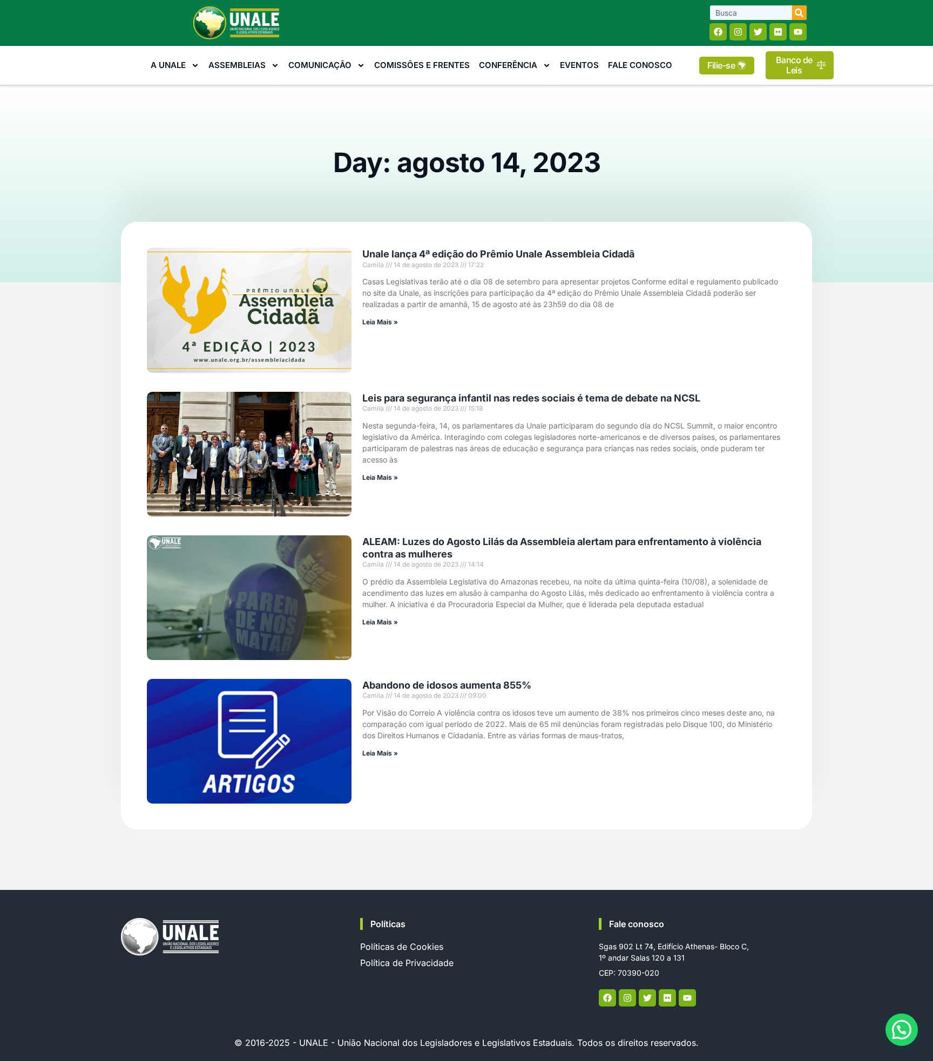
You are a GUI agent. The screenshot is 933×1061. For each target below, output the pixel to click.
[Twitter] (758, 31)
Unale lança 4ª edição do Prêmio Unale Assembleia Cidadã (498, 254)
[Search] (799, 12)
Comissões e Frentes (422, 65)
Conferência (508, 65)
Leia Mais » (380, 322)
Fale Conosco (640, 65)
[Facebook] (718, 31)
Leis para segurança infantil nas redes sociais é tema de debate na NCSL (531, 398)
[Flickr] (778, 31)
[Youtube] (798, 31)
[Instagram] (738, 31)
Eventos (579, 65)
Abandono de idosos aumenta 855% (446, 685)
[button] (901, 1030)
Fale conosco (636, 924)
